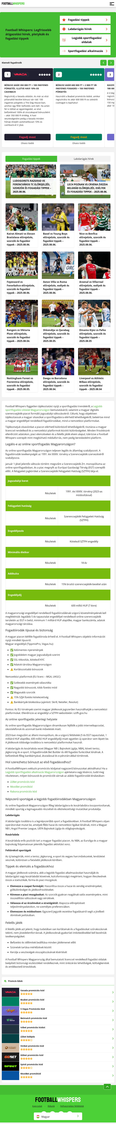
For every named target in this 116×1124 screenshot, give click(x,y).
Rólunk (51, 1106)
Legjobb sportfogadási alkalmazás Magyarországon (34, 772)
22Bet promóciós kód (22, 781)
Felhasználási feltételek (72, 1106)
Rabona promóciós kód (23, 791)
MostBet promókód (21, 786)
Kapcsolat (37, 1106)
